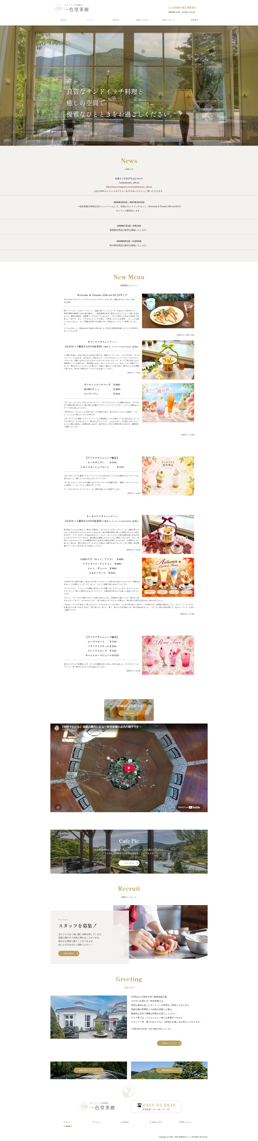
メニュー (89, 20)
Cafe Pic (116, 20)
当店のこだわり (142, 20)
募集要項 (194, 20)
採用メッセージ (168, 20)
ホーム (63, 20)
